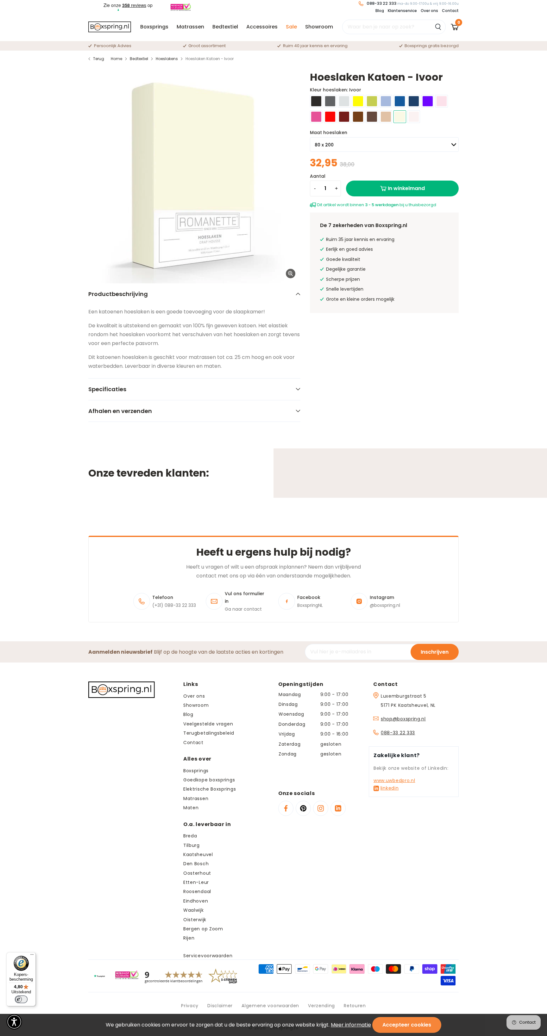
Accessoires (262, 26)
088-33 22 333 (398, 733)
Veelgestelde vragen (208, 724)
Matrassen (190, 26)
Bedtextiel (225, 26)
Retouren (355, 1005)
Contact (450, 10)
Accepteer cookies (406, 1024)
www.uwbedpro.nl (394, 780)
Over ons (429, 10)
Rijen (189, 938)
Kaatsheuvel (198, 854)
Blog (379, 10)
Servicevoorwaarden (208, 956)
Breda (190, 836)
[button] (14, 1022)
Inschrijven (435, 652)
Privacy (189, 1005)
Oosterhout (197, 873)
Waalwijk (193, 910)
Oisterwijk (194, 919)
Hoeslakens (167, 58)
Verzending (321, 1005)
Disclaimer (220, 1005)
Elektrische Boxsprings (209, 789)
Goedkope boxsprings (209, 780)
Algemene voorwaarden (270, 1005)
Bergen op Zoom (203, 929)
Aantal (317, 176)
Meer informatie (351, 1024)
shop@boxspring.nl (403, 719)
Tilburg (191, 845)
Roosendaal (197, 891)
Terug (98, 58)
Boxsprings (154, 26)
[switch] (21, 999)
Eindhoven (195, 901)
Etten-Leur (196, 882)
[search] (394, 27)
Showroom (319, 26)
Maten (191, 808)
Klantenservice (402, 10)
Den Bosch (196, 863)
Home (116, 58)
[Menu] (32, 956)
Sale (291, 26)
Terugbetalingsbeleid (208, 733)
